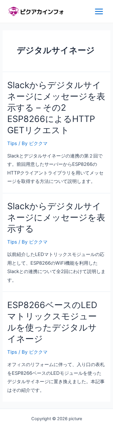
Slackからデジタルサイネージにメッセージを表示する (56, 217)
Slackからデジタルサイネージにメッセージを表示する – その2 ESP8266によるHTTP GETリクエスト (56, 107)
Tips (12, 143)
